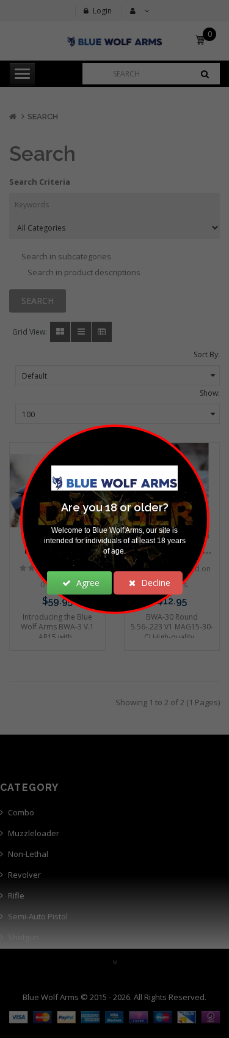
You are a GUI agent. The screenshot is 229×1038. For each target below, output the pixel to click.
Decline (154, 582)
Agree (87, 582)
